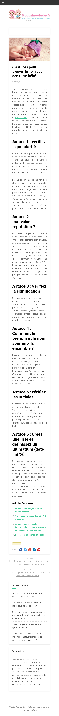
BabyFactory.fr (25, 659)
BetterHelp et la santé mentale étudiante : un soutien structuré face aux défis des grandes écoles (29, 615)
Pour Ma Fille (21, 117)
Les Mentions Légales (29, 710)
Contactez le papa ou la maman (38, 707)
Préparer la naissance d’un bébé (29, 535)
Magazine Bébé (20, 707)
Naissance (16, 544)
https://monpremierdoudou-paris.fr (27, 684)
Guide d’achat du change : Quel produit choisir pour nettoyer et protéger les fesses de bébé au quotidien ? (28, 637)
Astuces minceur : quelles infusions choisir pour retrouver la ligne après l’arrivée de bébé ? (30, 527)
